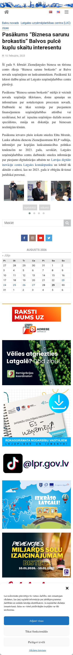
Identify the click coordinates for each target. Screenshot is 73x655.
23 (63, 280)
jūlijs (6, 255)
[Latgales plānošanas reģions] (6, 12)
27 (33, 285)
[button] (67, 588)
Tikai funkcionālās (36, 631)
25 (14, 285)
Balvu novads (10, 23)
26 (24, 285)
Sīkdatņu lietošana (37, 650)
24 (4, 285)
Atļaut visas (36, 621)
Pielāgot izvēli (36, 642)
